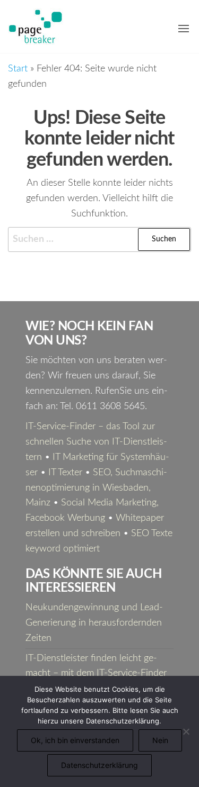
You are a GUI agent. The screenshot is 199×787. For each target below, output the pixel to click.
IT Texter (65, 472)
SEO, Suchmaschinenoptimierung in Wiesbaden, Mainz (96, 488)
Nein (160, 740)
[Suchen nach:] (99, 239)
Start (18, 69)
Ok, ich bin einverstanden (75, 740)
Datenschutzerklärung (99, 765)
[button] (183, 28)
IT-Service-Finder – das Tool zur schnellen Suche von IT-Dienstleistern (96, 442)
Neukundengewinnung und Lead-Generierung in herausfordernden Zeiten (94, 623)
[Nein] (185, 731)
